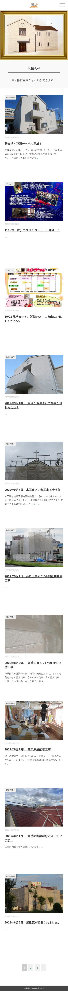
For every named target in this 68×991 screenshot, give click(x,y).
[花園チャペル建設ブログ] (34, 4)
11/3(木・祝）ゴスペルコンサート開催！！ (32, 230)
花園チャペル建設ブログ (34, 988)
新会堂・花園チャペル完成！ (23, 143)
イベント (9, 184)
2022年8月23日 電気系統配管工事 (28, 749)
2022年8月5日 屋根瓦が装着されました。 (33, 922)
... (37, 157)
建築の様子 (10, 97)
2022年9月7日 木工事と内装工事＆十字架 (33, 490)
